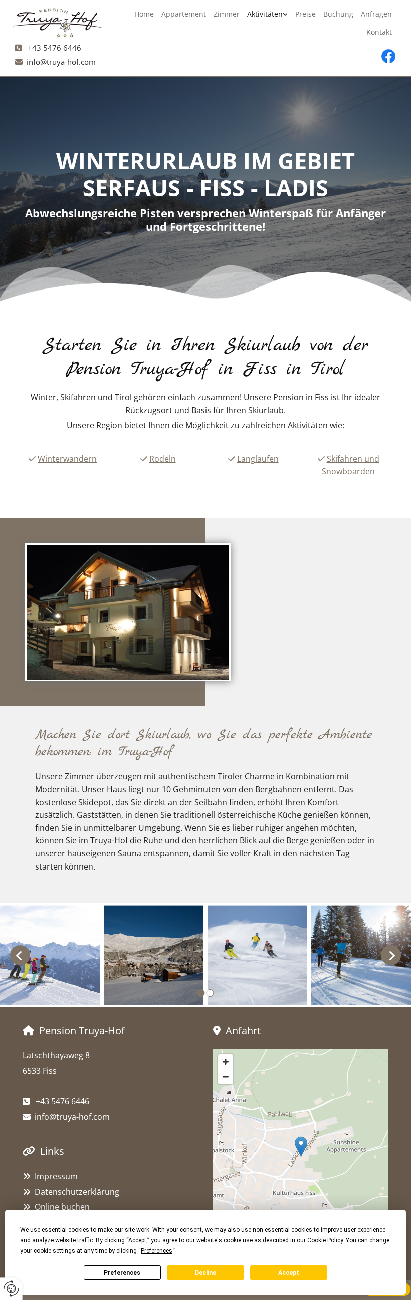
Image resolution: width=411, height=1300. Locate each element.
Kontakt (379, 32)
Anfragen (376, 14)
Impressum (56, 1176)
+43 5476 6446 (54, 48)
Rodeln (162, 458)
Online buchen (62, 1206)
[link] (268, 14)
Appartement (183, 14)
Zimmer (227, 14)
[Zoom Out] (225, 1076)
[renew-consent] (11, 1288)
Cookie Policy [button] (325, 1240)
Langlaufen (258, 458)
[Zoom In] (225, 1061)
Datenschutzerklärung (77, 1191)
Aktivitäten (265, 14)
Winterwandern (67, 458)
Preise (305, 14)
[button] (301, 1146)
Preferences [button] (156, 1250)
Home (144, 14)
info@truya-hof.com (61, 62)
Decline (205, 1272)
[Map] (300, 1157)
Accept (288, 1272)
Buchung (338, 14)
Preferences (122, 1272)
